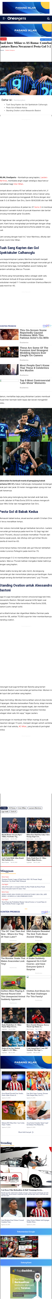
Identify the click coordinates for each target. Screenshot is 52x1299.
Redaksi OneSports (10, 50)
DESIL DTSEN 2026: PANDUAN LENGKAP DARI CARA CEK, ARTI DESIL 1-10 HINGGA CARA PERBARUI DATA (24, 895)
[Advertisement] (26, 148)
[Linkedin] (31, 55)
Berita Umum (30, 839)
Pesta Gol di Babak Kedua (16, 107)
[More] (49, 55)
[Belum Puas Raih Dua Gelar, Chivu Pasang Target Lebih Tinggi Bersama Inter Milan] (38, 825)
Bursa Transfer (5, 839)
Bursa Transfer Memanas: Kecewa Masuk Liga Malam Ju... (38, 1026)
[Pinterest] (19, 55)
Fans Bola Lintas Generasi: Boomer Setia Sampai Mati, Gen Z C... (37, 1094)
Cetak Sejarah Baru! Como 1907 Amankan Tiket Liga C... (37, 1049)
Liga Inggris (5, 884)
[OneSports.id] (16, 18)
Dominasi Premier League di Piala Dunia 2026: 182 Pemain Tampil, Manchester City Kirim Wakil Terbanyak (22, 880)
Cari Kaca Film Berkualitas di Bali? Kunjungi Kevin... (22, 1190)
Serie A (37, 207)
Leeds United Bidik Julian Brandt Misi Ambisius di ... (13, 859)
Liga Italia (3, 39)
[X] (14, 55)
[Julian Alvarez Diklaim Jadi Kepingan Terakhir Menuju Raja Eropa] (39, 1207)
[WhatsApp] (25, 55)
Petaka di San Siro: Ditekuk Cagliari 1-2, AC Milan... (11, 1049)
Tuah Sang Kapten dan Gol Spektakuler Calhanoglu (26, 104)
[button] (48, 19)
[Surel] (43, 55)
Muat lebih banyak (24, 1132)
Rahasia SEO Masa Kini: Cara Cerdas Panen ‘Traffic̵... (13, 1124)
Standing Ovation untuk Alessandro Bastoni (23, 110)
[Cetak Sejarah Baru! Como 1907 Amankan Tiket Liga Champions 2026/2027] (38, 1039)
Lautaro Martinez (35, 808)
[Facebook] (8, 55)
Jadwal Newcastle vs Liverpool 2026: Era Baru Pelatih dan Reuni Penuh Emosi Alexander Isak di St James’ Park (23, 887)
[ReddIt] (37, 55)
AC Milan (23, 726)
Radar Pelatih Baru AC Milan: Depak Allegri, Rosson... (36, 859)
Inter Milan (18, 184)
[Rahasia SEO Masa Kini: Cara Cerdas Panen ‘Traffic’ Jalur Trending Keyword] (13, 1110)
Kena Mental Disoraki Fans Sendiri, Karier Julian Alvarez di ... (12, 1094)
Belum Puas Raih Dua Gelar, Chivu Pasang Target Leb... (38, 835)
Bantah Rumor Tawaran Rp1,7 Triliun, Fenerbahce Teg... (12, 835)
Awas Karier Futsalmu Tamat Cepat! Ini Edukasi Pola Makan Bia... (37, 1124)
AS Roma (12, 808)
